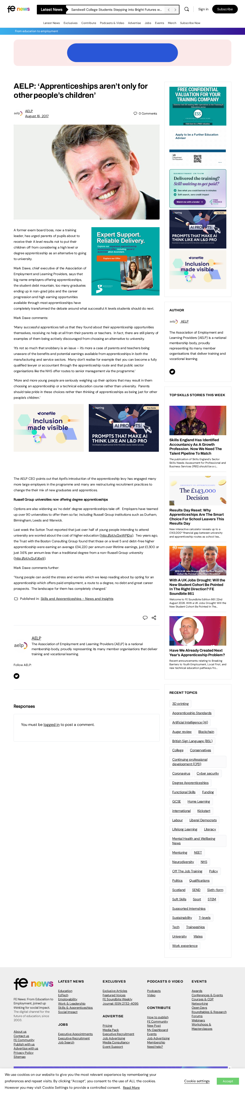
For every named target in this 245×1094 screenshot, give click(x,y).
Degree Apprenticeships (190, 783)
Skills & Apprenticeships (75, 1008)
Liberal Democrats (203, 820)
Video (151, 995)
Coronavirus (181, 773)
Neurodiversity (183, 862)
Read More (131, 1087)
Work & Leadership (71, 1003)
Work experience (184, 946)
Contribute (88, 23)
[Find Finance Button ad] (197, 188)
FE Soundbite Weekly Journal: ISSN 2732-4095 (121, 1001)
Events (159, 23)
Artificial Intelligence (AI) (190, 722)
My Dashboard (157, 1030)
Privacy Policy (23, 1053)
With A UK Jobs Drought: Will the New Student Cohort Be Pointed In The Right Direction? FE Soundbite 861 (118, 9)
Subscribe (225, 9)
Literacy (210, 829)
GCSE (176, 801)
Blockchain (206, 731)
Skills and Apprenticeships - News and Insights (77, 598)
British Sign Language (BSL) (192, 741)
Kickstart (203, 811)
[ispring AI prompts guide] (124, 449)
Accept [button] (228, 1081)
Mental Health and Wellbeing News (193, 840)
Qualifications (199, 880)
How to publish (157, 1017)
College (177, 750)
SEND (196, 890)
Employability (67, 999)
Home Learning (199, 801)
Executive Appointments (75, 1034)
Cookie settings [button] (197, 1081)
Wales (198, 936)
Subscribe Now (190, 23)
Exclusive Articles (115, 991)
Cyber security (208, 773)
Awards (197, 991)
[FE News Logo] (18, 8)
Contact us (21, 1036)
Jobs (148, 23)
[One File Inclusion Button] (49, 449)
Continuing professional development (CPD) (189, 761)
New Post (154, 1026)
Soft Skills (179, 899)
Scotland (178, 890)
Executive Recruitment (74, 1038)
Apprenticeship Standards (192, 713)
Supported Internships (189, 908)
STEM (212, 899)
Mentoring (179, 852)
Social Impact (68, 1012)
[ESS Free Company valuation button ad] (197, 106)
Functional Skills (183, 792)
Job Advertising (114, 1038)
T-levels (205, 917)
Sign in (203, 9)
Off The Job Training (187, 871)
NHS (204, 862)
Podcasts (154, 991)
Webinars (198, 1020)
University (179, 936)
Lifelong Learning (184, 829)
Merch (172, 23)
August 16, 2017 (37, 116)
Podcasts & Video (112, 23)
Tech (175, 927)
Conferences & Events (207, 995)
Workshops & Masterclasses (202, 1026)
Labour (177, 820)
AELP (29, 111)
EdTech (63, 995)
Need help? (155, 1047)
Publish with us (24, 1044)
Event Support (113, 1047)
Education (65, 991)
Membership (156, 1042)
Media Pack (111, 1030)
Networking (200, 1003)
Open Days (199, 1008)
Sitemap (20, 1057)
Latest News (51, 23)
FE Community (24, 1040)
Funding (208, 792)
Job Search (66, 1042)
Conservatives (200, 750)
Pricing (107, 1026)
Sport (197, 899)
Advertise (134, 23)
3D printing (180, 703)
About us (20, 1032)
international (181, 811)
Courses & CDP (203, 999)
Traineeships (195, 927)
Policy (213, 871)
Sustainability (182, 917)
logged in (52, 724)
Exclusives (71, 23)
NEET (198, 852)
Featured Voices (114, 995)
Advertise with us (26, 1048)
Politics (177, 880)
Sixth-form (215, 890)
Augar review (182, 731)
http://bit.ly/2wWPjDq (116, 535)
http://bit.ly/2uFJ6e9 (29, 558)
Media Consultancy (116, 1042)
